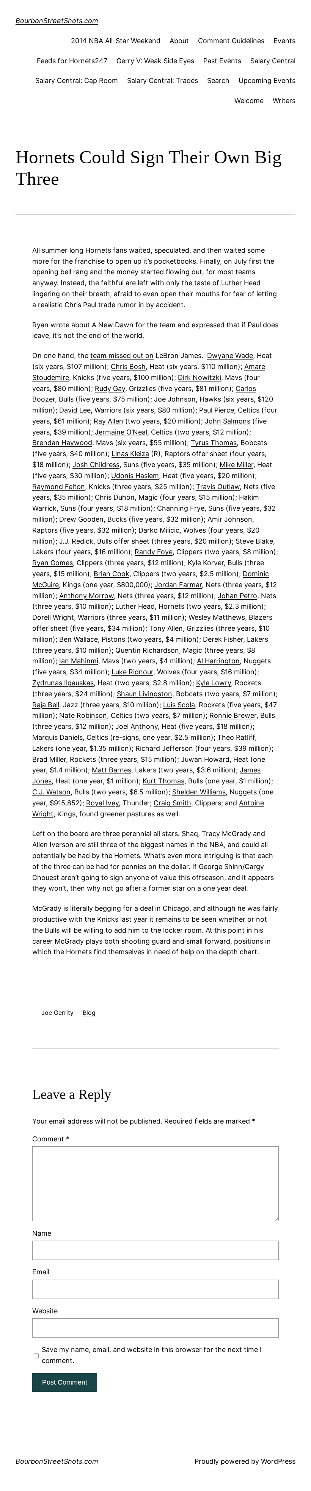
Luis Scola (179, 705)
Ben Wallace (78, 639)
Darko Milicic (158, 530)
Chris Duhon (115, 497)
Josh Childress (95, 465)
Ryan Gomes (52, 563)
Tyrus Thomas (214, 443)
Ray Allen (108, 421)
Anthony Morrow (86, 596)
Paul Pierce (216, 410)
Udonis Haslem (135, 476)
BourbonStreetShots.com (57, 21)
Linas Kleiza (130, 454)
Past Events (222, 61)
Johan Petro (237, 596)
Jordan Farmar (178, 585)
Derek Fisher (223, 639)
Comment (50, 1139)
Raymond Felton (58, 487)
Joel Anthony (136, 726)
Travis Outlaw (218, 487)
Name (41, 1233)
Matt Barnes (111, 770)
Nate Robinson (83, 715)
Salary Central (272, 61)
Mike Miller (236, 465)
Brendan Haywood (62, 443)
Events (284, 41)
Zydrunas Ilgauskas (63, 683)
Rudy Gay (110, 388)
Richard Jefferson (164, 748)
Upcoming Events (267, 80)
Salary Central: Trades (162, 80)
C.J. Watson (51, 792)
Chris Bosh (128, 366)
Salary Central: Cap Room (76, 80)
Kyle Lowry (213, 683)
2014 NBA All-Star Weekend (115, 41)
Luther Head (135, 606)
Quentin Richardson (147, 650)
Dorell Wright (53, 617)
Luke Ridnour (132, 672)
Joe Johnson (175, 399)
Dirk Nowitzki (199, 377)
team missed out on (122, 355)
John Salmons (227, 421)
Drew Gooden (81, 519)
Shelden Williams (199, 792)
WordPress (278, 1461)
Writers (284, 101)
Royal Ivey (102, 803)
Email (40, 1272)
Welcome (249, 101)
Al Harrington (218, 661)
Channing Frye (180, 508)
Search (218, 80)
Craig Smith (172, 803)
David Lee (75, 410)
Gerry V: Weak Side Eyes (155, 61)
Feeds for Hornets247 (72, 61)
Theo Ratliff (236, 737)
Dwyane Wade (230, 355)
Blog (89, 1012)
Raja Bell (45, 705)
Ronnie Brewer (232, 715)
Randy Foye (154, 552)
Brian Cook (111, 574)
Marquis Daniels (57, 737)
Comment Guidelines (231, 41)
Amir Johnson (229, 519)
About (179, 41)
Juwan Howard (205, 759)
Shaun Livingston (144, 694)
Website (45, 1311)
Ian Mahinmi (78, 661)
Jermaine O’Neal (121, 432)
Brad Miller (49, 759)
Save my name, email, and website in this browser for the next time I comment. (152, 1355)
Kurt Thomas (163, 781)
